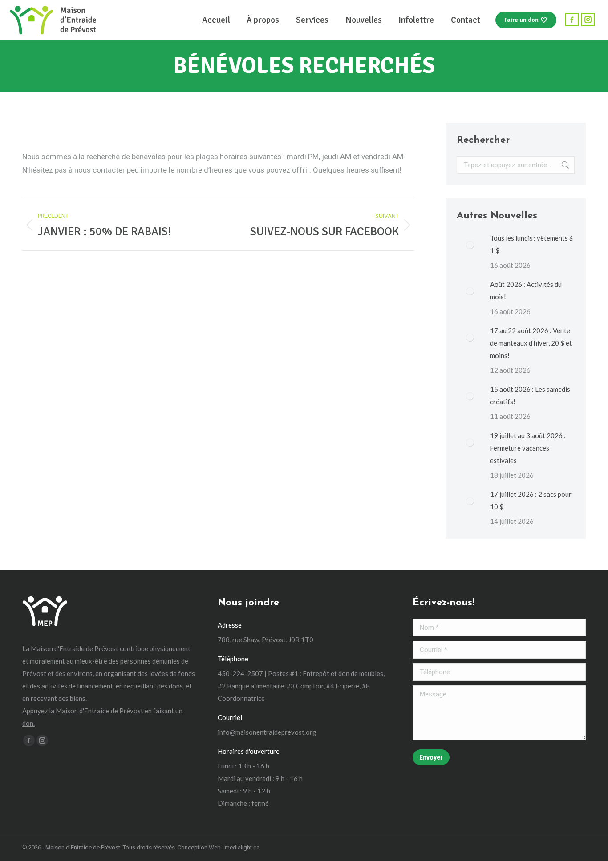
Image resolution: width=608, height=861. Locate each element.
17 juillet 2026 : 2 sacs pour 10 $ (531, 500)
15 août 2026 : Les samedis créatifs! (530, 395)
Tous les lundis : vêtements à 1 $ (531, 244)
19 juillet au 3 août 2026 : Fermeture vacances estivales (528, 447)
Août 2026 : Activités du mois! (526, 290)
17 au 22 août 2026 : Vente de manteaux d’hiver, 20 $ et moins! (531, 342)
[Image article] (470, 245)
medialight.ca (242, 847)
